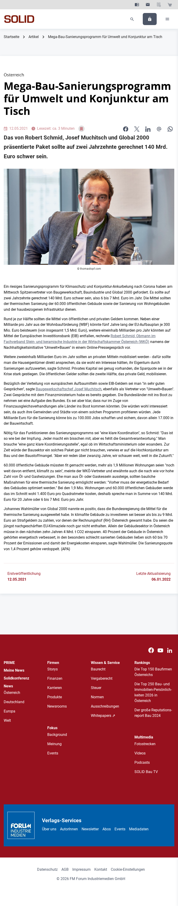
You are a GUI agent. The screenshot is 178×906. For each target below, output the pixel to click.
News (8, 686)
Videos (140, 753)
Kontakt (100, 869)
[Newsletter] (147, 4)
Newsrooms (57, 706)
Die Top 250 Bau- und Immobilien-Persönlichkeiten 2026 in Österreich (153, 692)
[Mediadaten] (158, 4)
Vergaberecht (101, 678)
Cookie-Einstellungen (128, 869)
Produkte (54, 697)
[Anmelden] (150, 19)
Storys (52, 669)
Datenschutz (47, 869)
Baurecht (98, 669)
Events (52, 753)
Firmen (53, 662)
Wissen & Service (105, 662)
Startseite (11, 37)
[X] (137, 129)
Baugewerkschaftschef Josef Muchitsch (69, 389)
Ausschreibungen (105, 706)
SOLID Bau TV (146, 772)
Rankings (142, 662)
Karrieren (54, 688)
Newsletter (90, 829)
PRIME (9, 662)
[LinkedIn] (148, 129)
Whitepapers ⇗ (103, 715)
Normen (97, 697)
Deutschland (14, 702)
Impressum (81, 869)
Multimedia (143, 737)
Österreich (12, 692)
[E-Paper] (136, 4)
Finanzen (54, 678)
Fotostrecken (145, 744)
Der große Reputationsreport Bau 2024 (153, 713)
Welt (7, 720)
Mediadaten (139, 829)
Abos (106, 829)
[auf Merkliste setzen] (81, 129)
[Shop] (169, 4)
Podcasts (142, 762)
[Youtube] (160, 650)
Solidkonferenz (16, 678)
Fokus (52, 728)
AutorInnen (69, 829)
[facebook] (125, 129)
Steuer (96, 688)
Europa (9, 711)
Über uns (49, 829)
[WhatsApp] (170, 129)
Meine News (14, 670)
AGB (65, 869)
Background (57, 734)
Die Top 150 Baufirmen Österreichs (153, 672)
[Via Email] (159, 129)
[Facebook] (151, 650)
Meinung (54, 744)
